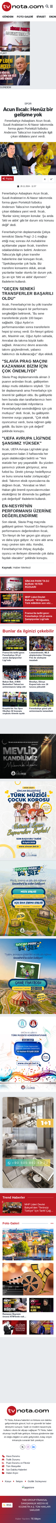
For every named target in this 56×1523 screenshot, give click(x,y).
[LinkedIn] (33, 1446)
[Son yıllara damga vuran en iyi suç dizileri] (28, 1279)
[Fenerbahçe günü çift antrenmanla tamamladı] (41, 699)
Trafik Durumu (13, 1459)
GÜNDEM (7, 16)
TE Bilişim (36, 1519)
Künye (8, 1481)
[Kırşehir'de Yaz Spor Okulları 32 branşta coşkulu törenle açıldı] (15, 699)
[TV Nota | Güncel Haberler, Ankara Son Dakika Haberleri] (23, 6)
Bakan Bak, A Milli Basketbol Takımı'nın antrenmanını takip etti (14, 684)
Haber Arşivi (12, 1473)
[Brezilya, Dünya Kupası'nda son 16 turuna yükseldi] (41, 672)
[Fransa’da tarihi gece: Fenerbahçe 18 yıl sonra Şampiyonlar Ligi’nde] (15, 643)
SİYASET (41, 16)
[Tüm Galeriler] (52, 1223)
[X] (22, 1446)
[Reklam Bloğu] (28, 756)
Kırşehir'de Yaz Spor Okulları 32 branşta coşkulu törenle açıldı (14, 711)
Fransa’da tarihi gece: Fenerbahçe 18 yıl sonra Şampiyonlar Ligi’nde (14, 656)
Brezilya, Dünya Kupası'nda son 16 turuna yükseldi (38, 684)
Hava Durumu (13, 1456)
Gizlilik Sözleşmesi (37, 1481)
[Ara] (47, 6)
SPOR (28, 103)
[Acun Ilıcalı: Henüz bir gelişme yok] (28, 158)
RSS (8, 1505)
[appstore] (28, 1488)
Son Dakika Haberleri (16, 1469)
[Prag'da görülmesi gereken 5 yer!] (28, 1244)
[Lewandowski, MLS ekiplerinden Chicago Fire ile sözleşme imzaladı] (41, 643)
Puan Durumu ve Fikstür (18, 1463)
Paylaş (9, 178)
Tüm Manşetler (13, 1466)
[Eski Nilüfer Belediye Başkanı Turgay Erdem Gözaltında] (41, 1327)
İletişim (19, 1481)
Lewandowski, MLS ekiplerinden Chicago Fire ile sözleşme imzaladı (40, 656)
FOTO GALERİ (25, 16)
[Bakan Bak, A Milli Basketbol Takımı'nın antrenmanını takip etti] (15, 672)
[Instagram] (28, 1446)
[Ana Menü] (51, 6)
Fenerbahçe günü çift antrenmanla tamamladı (41, 709)
